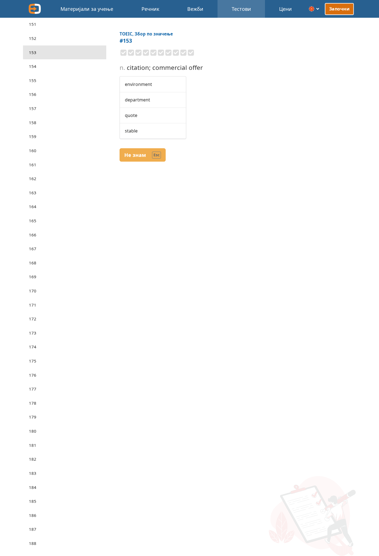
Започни (339, 9)
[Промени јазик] (314, 9)
